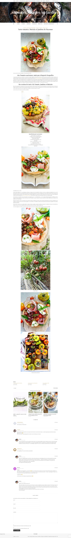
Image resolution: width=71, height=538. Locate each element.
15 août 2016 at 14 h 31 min (20, 430)
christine (18, 429)
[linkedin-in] (17, 536)
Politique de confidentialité (49, 23)
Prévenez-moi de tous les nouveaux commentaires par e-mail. (22, 525)
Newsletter (40, 23)
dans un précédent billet (38, 78)
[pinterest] (14, 536)
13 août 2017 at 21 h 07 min (20, 468)
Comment (14, 512)
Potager (23, 23)
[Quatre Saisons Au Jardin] (35, 12)
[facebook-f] (13, 536)
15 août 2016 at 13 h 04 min (20, 423)
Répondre (56, 422)
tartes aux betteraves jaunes (27, 195)
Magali (15, 388)
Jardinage (28, 23)
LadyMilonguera (20, 422)
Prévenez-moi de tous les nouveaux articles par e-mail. (21, 528)
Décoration (34, 23)
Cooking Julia (19, 448)
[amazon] (18, 536)
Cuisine (18, 23)
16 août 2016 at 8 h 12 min (20, 449)
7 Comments (37, 31)
